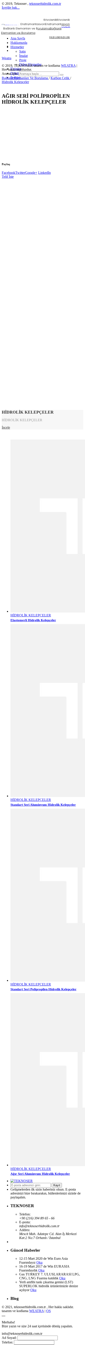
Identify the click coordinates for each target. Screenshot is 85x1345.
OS (48, 1311)
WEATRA (68, 65)
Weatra (6, 58)
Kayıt (56, 1185)
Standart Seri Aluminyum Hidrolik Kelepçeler (43, 804)
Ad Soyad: (9, 1338)
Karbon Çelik (60, 78)
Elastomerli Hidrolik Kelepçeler (33, 620)
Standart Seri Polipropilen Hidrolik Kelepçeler (43, 989)
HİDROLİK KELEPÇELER (30, 615)
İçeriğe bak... (11, 7)
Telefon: (7, 1342)
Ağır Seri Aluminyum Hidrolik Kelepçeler (40, 1174)
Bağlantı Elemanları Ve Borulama (25, 78)
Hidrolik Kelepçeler (15, 82)
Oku (39, 1262)
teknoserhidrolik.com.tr (45, 3)
